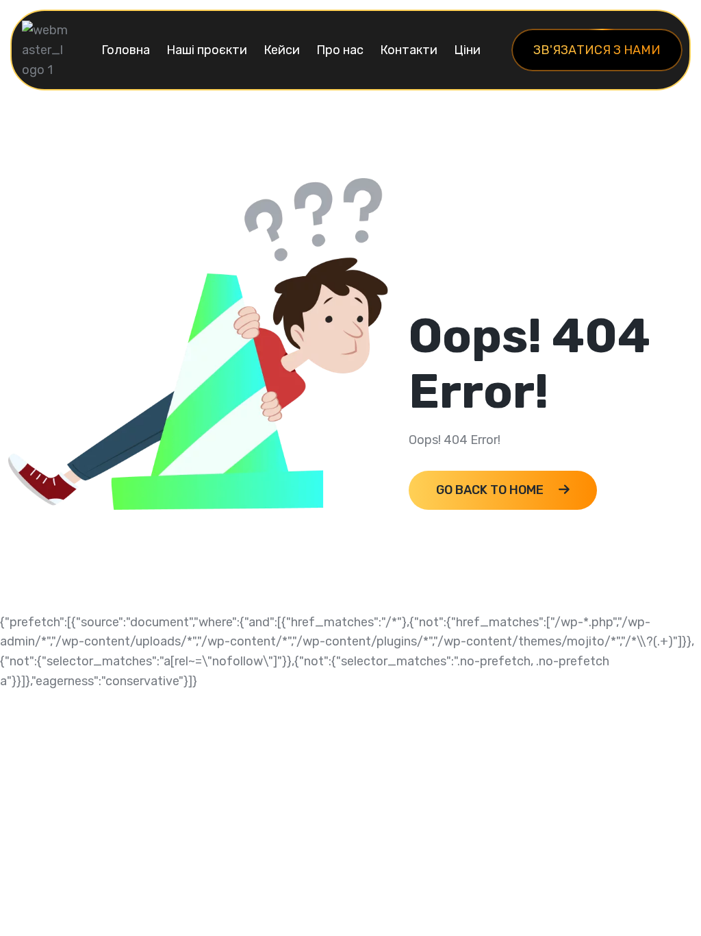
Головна (125, 50)
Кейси (282, 50)
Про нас (340, 50)
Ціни (467, 50)
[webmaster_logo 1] (46, 49)
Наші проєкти (206, 50)
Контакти (408, 50)
